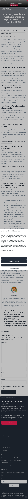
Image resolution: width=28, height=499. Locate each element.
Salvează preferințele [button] (14, 265)
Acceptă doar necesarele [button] (14, 261)
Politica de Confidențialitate (14, 268)
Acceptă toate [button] (14, 258)
